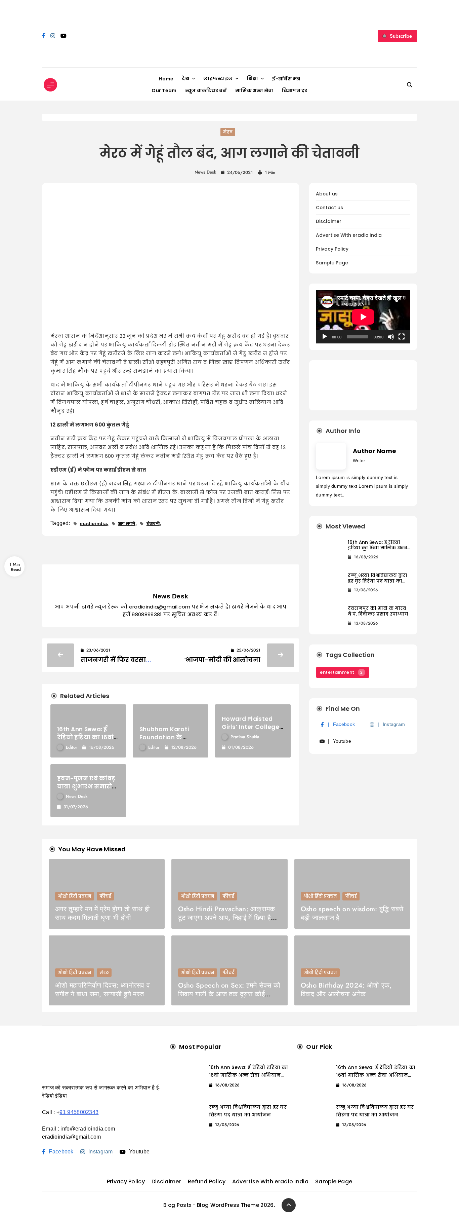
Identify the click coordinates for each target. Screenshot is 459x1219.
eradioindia (93, 523)
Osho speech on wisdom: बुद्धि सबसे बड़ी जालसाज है (352, 913)
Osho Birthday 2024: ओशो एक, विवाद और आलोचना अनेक (346, 990)
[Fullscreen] (401, 336)
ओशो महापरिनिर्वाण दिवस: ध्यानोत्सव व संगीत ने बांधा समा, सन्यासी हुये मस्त (102, 990)
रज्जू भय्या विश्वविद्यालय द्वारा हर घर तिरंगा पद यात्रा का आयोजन (377, 581)
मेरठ (228, 132)
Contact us (329, 208)
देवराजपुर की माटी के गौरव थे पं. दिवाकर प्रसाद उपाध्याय (378, 611)
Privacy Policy (332, 249)
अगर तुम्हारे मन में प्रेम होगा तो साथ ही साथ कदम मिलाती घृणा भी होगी (102, 913)
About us (327, 194)
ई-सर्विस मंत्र (286, 78)
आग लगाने (126, 523)
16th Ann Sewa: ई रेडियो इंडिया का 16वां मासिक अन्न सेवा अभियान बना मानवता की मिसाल (377, 550)
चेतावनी (153, 523)
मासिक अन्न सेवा (254, 90)
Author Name (374, 451)
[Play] (324, 336)
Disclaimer (328, 221)
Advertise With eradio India (349, 235)
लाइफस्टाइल (218, 78)
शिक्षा (252, 78)
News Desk (205, 172)
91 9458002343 (78, 1112)
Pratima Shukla (245, 737)
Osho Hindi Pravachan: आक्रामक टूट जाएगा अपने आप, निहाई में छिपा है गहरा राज (226, 917)
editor (71, 747)
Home (166, 78)
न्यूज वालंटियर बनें (206, 90)
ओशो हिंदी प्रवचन (74, 896)
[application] (363, 316)
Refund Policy (206, 1181)
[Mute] (390, 336)
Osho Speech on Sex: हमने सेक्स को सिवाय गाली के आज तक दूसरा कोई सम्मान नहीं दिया (229, 994)
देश (185, 78)
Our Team (164, 90)
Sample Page (332, 263)
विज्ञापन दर (294, 90)
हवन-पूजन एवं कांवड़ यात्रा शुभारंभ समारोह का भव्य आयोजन (86, 786)
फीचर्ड (105, 896)
